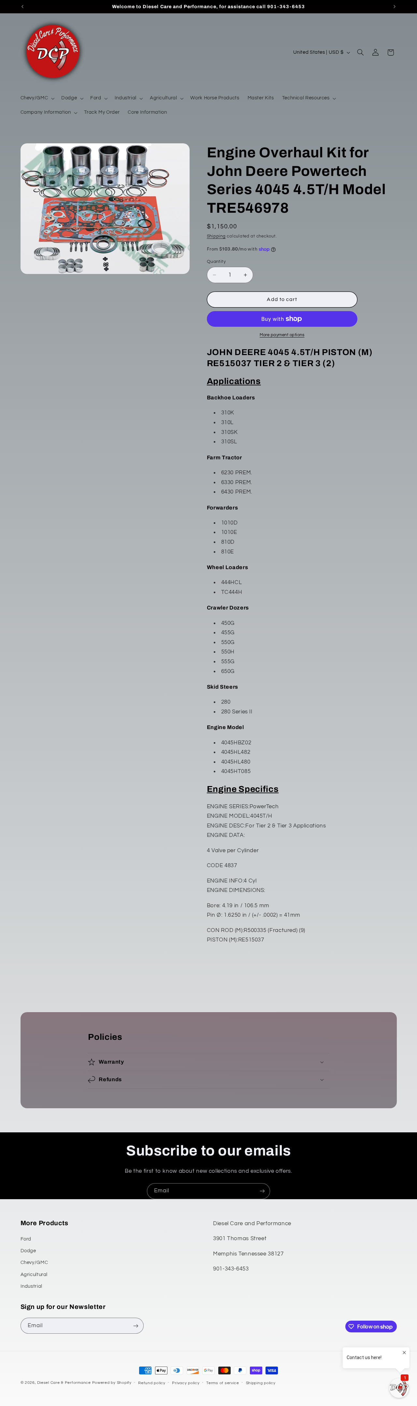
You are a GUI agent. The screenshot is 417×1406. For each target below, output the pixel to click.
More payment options (282, 335)
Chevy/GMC (34, 1262)
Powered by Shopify (112, 1382)
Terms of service (222, 1383)
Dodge (28, 1250)
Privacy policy (185, 1383)
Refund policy (151, 1383)
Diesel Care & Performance (64, 1382)
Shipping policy (261, 1383)
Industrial (31, 1286)
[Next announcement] (394, 6)
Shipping (216, 236)
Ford (26, 1239)
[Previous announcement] (22, 6)
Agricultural (34, 1274)
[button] (36, 98)
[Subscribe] (262, 1191)
